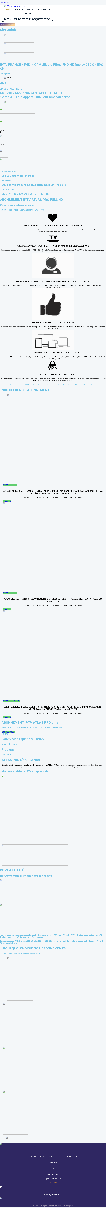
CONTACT (28, 14)
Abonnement (19, 9)
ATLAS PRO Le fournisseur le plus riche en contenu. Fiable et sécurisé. (53, 1156)
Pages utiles (53, 1162)
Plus (53, 1168)
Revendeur (30, 9)
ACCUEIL (9, 9)
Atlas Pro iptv (4, 2)
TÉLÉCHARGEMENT (44, 9)
